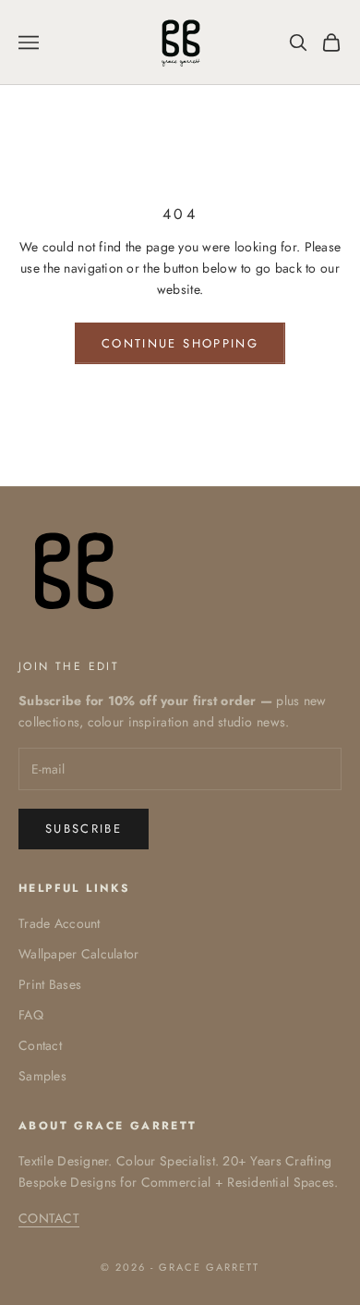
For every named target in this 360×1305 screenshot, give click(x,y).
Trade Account (59, 923)
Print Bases (49, 984)
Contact (40, 1045)
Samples (42, 1076)
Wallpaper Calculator (78, 954)
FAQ (30, 1015)
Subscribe (83, 828)
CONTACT (48, 1218)
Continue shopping (180, 343)
